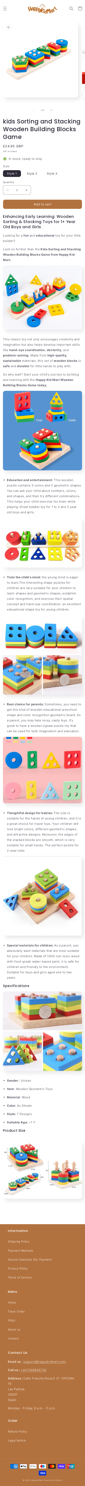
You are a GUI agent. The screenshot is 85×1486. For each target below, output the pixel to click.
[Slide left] (33, 110)
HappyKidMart (37, 1480)
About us (14, 1329)
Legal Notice (17, 1440)
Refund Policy (17, 1431)
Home (12, 1302)
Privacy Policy (18, 1268)
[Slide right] (51, 110)
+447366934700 (33, 1370)
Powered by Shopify (53, 1480)
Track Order (16, 1311)
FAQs (11, 1320)
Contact (13, 1338)
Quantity (8, 182)
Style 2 (32, 173)
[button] (5, 8)
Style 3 (52, 173)
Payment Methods (20, 1250)
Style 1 (12, 173)
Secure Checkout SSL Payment (30, 1259)
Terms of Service (20, 1277)
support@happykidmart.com (44, 1362)
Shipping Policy (19, 1241)
